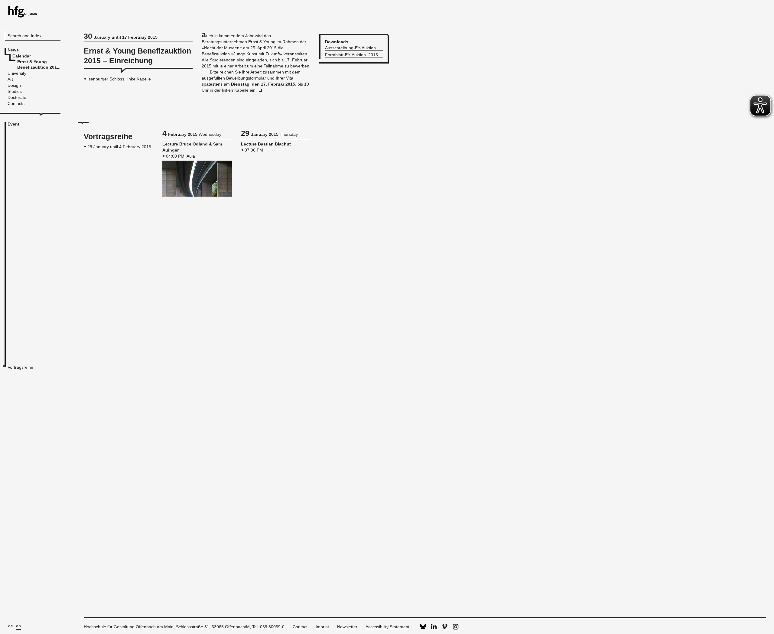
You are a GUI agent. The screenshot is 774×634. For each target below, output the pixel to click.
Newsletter (347, 626)
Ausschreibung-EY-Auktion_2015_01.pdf (363, 47)
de (10, 625)
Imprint (322, 626)
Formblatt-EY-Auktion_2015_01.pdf (358, 54)
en (18, 625)
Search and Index (24, 35)
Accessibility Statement (387, 626)
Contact (300, 626)
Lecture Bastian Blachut (266, 144)
